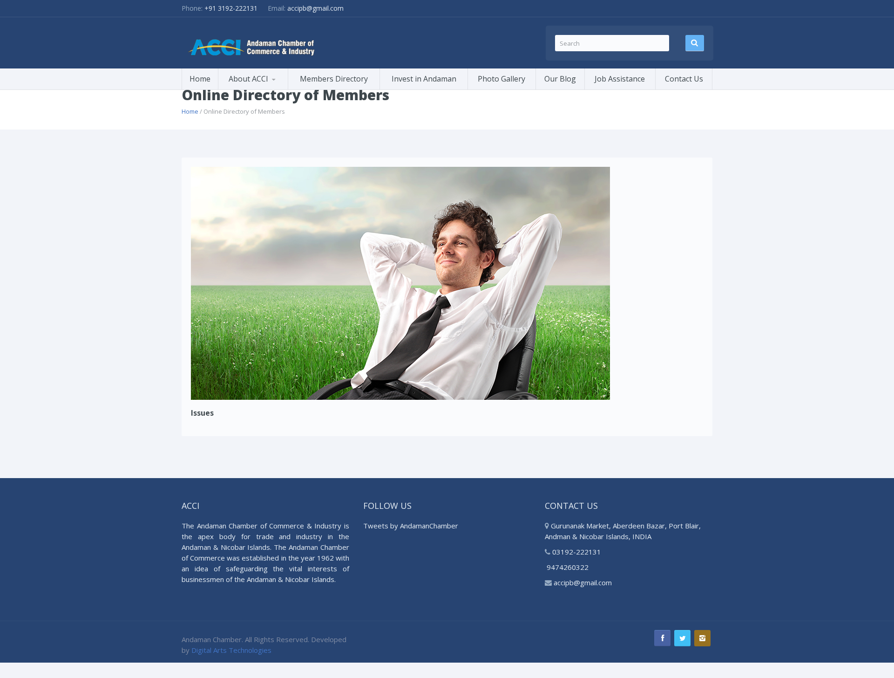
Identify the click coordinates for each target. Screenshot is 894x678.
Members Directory (334, 79)
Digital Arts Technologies (231, 650)
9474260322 (568, 567)
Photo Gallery (501, 79)
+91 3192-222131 (230, 8)
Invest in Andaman (424, 79)
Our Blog (560, 79)
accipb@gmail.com (315, 8)
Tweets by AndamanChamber (410, 525)
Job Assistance (620, 79)
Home (200, 79)
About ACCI (248, 79)
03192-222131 (575, 551)
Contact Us (684, 79)
